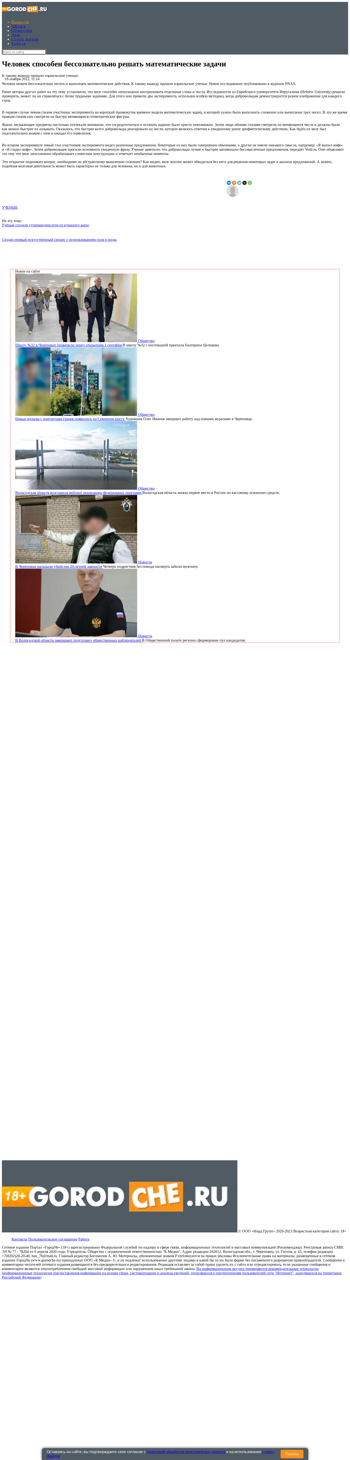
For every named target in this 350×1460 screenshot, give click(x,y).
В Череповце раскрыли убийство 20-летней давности (59, 566)
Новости (20, 22)
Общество (21, 31)
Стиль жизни (25, 39)
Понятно (292, 1454)
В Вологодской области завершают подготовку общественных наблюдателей (78, 640)
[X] (244, 183)
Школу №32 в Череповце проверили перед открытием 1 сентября (69, 345)
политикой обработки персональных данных (186, 1452)
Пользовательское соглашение (52, 1239)
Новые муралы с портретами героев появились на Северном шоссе (70, 419)
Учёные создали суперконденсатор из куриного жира (45, 225)
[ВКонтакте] (229, 183)
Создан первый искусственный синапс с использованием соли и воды (59, 240)
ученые (10, 207)
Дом (15, 35)
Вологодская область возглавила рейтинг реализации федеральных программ (78, 493)
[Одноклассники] (234, 183)
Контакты (19, 1239)
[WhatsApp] (250, 183)
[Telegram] (239, 183)
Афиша (18, 26)
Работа (18, 43)
